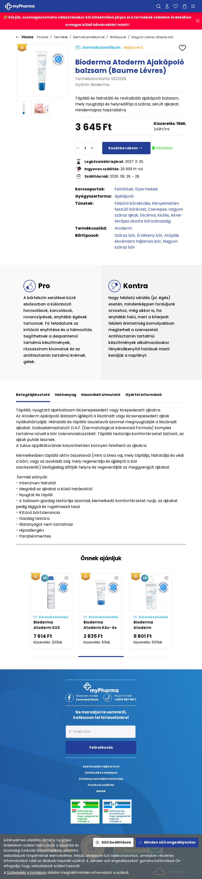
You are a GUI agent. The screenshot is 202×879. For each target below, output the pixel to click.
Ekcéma (148, 215)
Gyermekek (146, 189)
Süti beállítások (116, 842)
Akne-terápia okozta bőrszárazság (149, 218)
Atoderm (123, 228)
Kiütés (163, 215)
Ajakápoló (124, 196)
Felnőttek (124, 189)
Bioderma (100, 84)
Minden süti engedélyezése (170, 842)
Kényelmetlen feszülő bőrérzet (147, 206)
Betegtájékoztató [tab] (33, 394)
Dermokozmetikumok (89, 37)
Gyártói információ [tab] (143, 394)
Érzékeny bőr (150, 235)
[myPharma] (23, 6)
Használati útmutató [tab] (100, 394)
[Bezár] (198, 21)
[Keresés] (158, 6)
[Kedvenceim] (175, 6)
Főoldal (42, 37)
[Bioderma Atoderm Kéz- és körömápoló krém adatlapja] (101, 611)
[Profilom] (167, 6)
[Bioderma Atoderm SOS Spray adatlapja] (51, 611)
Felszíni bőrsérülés (132, 203)
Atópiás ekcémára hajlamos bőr (147, 238)
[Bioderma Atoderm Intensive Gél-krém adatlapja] (151, 611)
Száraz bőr (125, 235)
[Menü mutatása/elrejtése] (195, 6)
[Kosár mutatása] (185, 6)
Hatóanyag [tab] (65, 394)
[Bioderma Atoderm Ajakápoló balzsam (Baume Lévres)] (42, 70)
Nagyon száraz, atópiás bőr (152, 37)
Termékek (61, 37)
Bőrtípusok (118, 37)
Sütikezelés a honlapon (26, 872)
